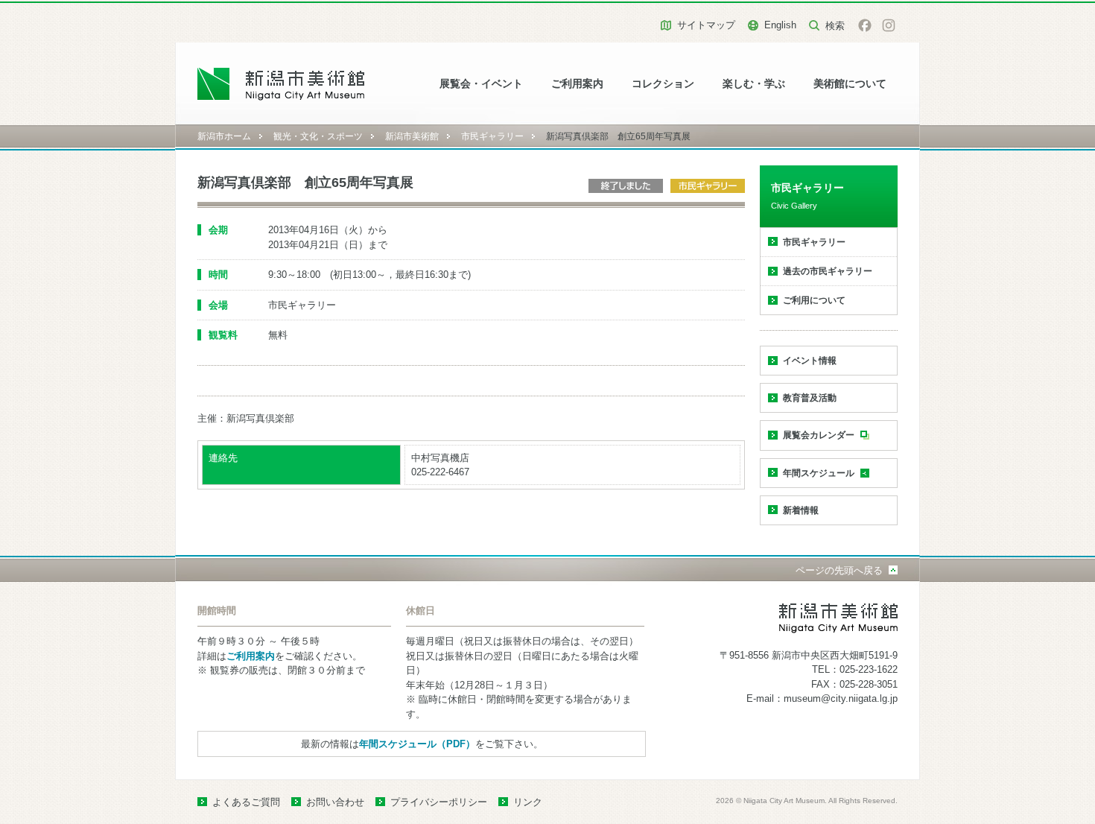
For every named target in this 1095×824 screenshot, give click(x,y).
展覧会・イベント (481, 83)
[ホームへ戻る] (281, 84)
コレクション (663, 83)
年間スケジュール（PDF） (417, 743)
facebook (865, 25)
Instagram (889, 25)
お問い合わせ (335, 802)
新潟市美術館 (412, 136)
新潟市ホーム (224, 136)
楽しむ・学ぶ (754, 83)
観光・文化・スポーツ (318, 136)
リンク (527, 802)
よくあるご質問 (246, 802)
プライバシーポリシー (438, 802)
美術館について (849, 83)
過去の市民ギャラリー (827, 271)
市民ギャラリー (492, 136)
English (780, 25)
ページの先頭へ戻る (839, 570)
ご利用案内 (577, 83)
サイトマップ (706, 25)
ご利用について (814, 300)
